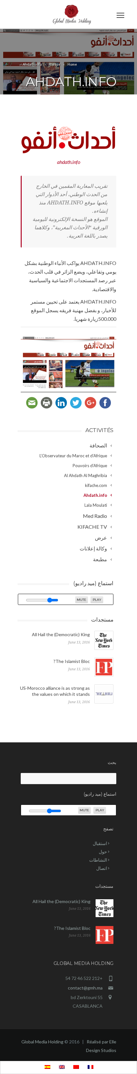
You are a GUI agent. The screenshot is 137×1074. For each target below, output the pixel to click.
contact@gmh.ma (85, 987)
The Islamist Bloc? (72, 661)
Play (97, 600)
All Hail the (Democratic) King (61, 634)
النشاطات (98, 860)
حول (103, 851)
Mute (81, 600)
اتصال (101, 868)
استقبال (100, 843)
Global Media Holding (42, 1041)
